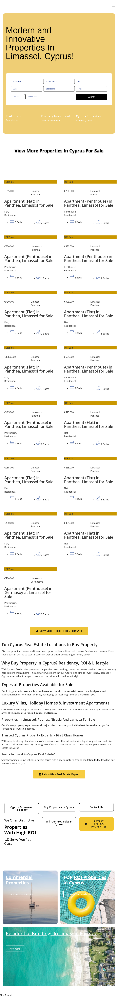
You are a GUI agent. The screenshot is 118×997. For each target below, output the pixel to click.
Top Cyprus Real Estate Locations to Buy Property (49, 644)
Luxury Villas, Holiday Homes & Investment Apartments (55, 703)
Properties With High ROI (20, 830)
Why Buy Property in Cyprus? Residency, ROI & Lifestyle (55, 663)
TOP (84, 880)
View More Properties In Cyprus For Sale (59, 150)
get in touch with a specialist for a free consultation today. (69, 760)
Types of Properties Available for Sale (37, 684)
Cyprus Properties (88, 116)
